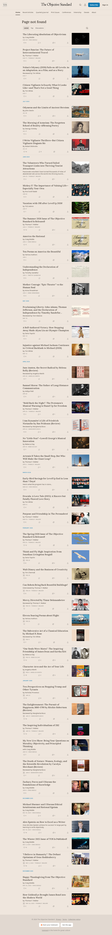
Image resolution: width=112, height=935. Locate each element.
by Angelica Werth (30, 669)
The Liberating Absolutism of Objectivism (44, 34)
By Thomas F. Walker (30, 55)
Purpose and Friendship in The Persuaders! (45, 513)
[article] (56, 39)
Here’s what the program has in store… (37, 484)
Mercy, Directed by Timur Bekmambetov (44, 600)
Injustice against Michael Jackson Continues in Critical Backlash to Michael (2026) (46, 346)
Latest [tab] (26, 28)
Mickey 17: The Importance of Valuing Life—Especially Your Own (45, 187)
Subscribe (94, 5)
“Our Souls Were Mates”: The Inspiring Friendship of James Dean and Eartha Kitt (44, 650)
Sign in (105, 5)
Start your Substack (50, 925)
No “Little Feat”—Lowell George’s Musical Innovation (44, 439)
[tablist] (34, 28)
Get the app (66, 925)
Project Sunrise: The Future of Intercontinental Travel (38, 51)
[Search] (80, 5)
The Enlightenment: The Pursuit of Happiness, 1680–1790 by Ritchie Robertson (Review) (45, 707)
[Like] (24, 608)
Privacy (58, 919)
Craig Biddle (33, 40)
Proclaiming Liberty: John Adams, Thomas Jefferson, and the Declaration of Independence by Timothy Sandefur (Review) (44, 310)
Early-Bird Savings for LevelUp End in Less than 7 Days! (45, 480)
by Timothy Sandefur (30, 273)
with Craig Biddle (29, 749)
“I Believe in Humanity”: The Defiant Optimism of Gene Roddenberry (42, 856)
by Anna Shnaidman (30, 290)
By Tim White (28, 91)
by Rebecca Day (29, 444)
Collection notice (74, 919)
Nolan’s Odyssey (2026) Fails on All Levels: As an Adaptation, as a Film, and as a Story (46, 69)
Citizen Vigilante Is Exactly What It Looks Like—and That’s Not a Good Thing (44, 86)
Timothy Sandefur (34, 275)
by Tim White (28, 351)
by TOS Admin (28, 206)
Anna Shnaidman (33, 293)
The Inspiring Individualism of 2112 (41, 725)
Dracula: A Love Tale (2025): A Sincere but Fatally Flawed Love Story (44, 497)
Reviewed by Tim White (31, 73)
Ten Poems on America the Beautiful (42, 251)
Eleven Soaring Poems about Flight (41, 615)
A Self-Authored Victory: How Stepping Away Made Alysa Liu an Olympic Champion (46, 329)
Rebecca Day (32, 447)
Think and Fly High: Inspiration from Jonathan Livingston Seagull (42, 553)
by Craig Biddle (28, 37)
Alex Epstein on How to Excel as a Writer (44, 822)
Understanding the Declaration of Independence (40, 268)
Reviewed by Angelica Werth (33, 373)
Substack (45, 930)
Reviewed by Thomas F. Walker (34, 603)
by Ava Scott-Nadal (30, 191)
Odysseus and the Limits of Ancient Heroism (46, 107)
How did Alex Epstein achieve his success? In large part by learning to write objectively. (44, 826)
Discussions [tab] (39, 28)
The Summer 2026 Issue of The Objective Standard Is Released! (44, 220)
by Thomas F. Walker (30, 224)
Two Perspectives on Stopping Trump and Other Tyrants (44, 688)
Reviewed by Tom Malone (32, 316)
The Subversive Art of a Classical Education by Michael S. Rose (45, 632)
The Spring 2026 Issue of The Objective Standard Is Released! (43, 535)
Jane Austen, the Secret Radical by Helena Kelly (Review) (44, 369)
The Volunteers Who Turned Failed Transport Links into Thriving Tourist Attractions (43, 166)
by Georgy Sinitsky (30, 128)
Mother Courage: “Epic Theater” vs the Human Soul (43, 286)
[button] (17, 12)
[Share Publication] (85, 5)
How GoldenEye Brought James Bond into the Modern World (44, 896)
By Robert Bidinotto (30, 146)
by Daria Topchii (29, 333)
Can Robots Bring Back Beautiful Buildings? (45, 585)
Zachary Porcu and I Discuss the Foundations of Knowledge (39, 783)
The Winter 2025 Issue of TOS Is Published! (45, 839)
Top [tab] (32, 28)
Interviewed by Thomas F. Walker (35, 588)
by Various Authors (30, 254)
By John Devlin (28, 110)
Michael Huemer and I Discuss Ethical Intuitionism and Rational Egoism (42, 806)
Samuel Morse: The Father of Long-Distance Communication (45, 387)
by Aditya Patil (28, 391)
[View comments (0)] (39, 61)
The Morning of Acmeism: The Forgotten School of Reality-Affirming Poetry (44, 124)
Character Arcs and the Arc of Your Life (43, 666)
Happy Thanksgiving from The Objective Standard (44, 878)
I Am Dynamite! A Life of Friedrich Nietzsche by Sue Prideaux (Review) (41, 422)
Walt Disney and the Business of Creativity (45, 569)
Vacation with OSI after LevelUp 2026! (42, 203)
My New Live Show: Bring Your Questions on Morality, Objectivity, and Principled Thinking (46, 743)
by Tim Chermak (29, 572)
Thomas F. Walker (34, 58)
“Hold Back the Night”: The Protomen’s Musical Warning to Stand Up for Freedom (45, 404)
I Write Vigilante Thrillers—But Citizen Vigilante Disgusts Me (43, 142)
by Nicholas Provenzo (31, 692)
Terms (64, 919)
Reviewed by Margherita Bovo (34, 426)
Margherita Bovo (34, 429)
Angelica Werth (34, 376)
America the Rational (34, 236)
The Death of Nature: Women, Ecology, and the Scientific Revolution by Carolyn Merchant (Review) (45, 764)
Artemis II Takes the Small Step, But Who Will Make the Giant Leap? (44, 457)
